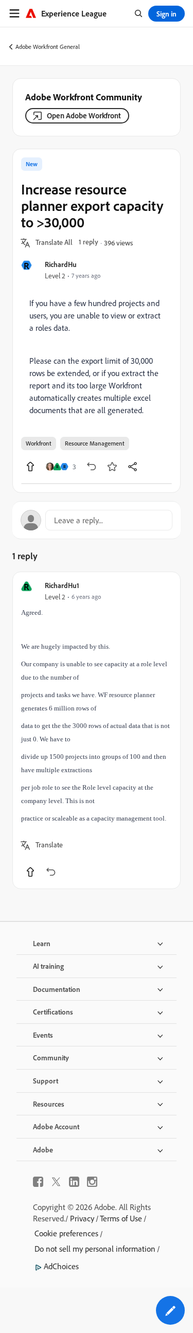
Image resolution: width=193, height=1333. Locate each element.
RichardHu (61, 264)
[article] (96, 730)
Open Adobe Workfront (84, 115)
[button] (54, 243)
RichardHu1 (62, 585)
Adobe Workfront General (47, 46)
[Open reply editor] (96, 520)
